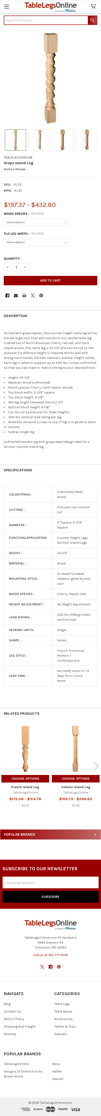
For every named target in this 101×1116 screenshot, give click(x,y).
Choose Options (25, 779)
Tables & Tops (65, 1027)
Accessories (63, 1019)
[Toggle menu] (6, 6)
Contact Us (12, 1011)
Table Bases (63, 1011)
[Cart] (94, 6)
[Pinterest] (41, 295)
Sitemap (10, 1034)
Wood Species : (24, 214)
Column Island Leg (75, 787)
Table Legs (62, 1004)
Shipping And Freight (20, 1027)
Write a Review (14, 169)
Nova (56, 1064)
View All (57, 1079)
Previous (4, 766)
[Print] (24, 295)
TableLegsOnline (16, 1064)
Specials (60, 1034)
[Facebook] (7, 295)
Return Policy (14, 1019)
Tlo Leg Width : (24, 234)
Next (96, 766)
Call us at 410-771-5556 (50, 955)
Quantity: (12, 259)
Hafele (57, 1071)
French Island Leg (25, 787)
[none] (50, 77)
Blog (7, 1004)
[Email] (15, 295)
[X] (32, 295)
